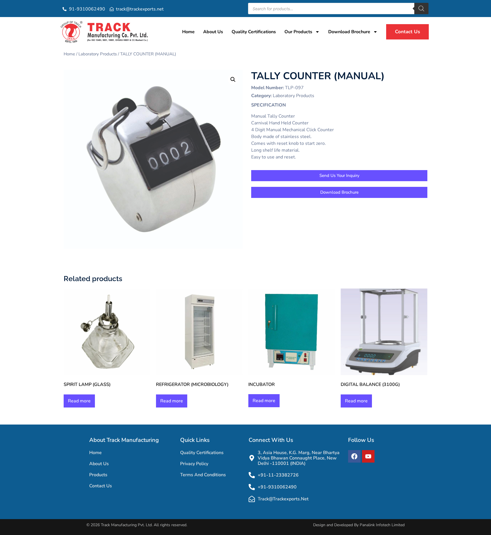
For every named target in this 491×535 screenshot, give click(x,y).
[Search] (421, 8)
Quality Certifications (254, 32)
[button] (233, 79)
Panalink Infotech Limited (382, 525)
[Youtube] (368, 456)
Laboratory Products (97, 54)
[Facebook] (354, 456)
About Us (213, 32)
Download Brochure (349, 32)
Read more (79, 401)
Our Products (298, 32)
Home (188, 32)
